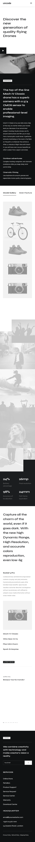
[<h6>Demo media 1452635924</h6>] (17, 435)
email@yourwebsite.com (13, 817)
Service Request (9, 791)
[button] (3, 50)
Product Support (9, 787)
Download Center (10, 804)
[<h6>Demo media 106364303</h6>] (11, 459)
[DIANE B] (7, 3)
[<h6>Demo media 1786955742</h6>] (6, 337)
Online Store (8, 779)
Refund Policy (15, 835)
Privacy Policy (7, 835)
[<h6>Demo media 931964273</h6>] (23, 331)
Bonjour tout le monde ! (14, 680)
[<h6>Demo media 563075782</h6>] (17, 408)
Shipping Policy (24, 835)
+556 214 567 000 (10, 821)
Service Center (9, 796)
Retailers (6, 783)
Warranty (7, 800)
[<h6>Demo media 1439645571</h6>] (17, 382)
